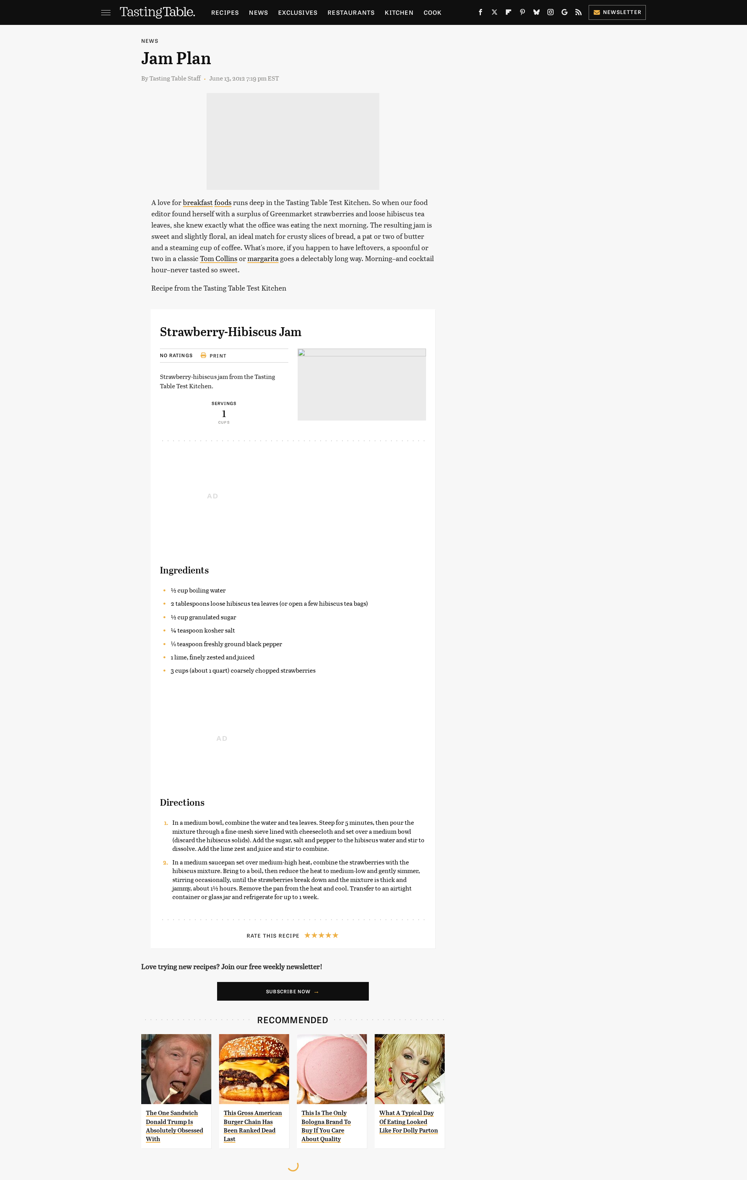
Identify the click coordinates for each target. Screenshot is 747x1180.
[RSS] (578, 13)
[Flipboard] (508, 13)
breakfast (198, 202)
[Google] (564, 13)
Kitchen (399, 12)
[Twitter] (494, 13)
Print (218, 355)
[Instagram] (550, 13)
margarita (263, 258)
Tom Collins (218, 258)
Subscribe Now (288, 991)
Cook (433, 12)
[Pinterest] (522, 13)
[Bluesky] (536, 13)
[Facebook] (480, 13)
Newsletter (622, 12)
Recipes (225, 12)
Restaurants (351, 12)
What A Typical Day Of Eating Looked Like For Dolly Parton (408, 1121)
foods (222, 202)
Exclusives (297, 12)
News (258, 12)
